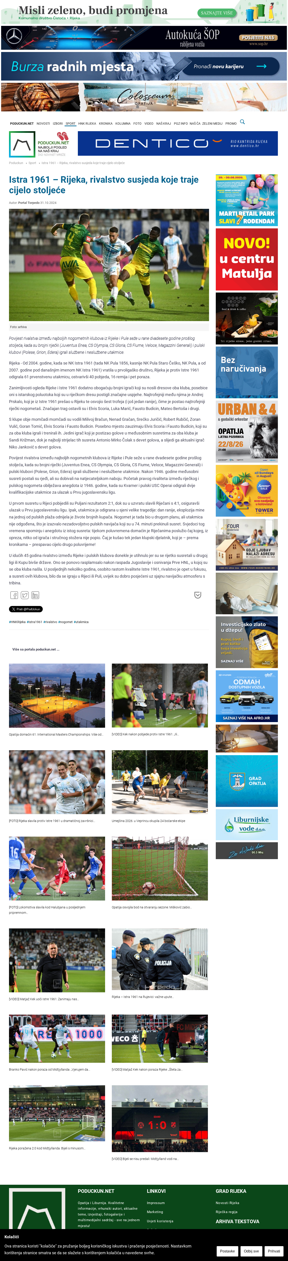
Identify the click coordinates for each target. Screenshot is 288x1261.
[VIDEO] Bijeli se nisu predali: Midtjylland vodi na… (145, 1159)
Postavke (227, 1251)
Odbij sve (251, 1251)
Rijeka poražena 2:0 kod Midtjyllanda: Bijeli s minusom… (47, 1148)
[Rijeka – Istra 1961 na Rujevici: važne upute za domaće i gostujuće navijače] (160, 959)
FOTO (137, 124)
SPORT (70, 124)
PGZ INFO (181, 124)
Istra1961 (35, 622)
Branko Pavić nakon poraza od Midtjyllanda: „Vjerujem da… (49, 1070)
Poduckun (16, 163)
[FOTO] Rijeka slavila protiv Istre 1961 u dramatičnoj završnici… (52, 821)
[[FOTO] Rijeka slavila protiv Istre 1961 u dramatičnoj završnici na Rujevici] (57, 782)
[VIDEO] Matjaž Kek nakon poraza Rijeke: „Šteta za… (147, 1070)
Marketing (155, 1212)
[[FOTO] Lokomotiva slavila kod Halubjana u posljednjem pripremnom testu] (57, 869)
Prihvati (274, 1251)
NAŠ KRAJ (163, 124)
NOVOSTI (43, 124)
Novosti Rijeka (227, 1203)
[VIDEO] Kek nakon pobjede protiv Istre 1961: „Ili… (145, 734)
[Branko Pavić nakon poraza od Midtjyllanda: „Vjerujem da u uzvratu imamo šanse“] (57, 1039)
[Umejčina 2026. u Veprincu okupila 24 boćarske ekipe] (160, 782)
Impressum (156, 1203)
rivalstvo (51, 622)
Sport (32, 163)
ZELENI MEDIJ (212, 124)
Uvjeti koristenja (160, 1221)
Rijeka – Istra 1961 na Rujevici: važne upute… (143, 997)
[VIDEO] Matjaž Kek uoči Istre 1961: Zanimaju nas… (44, 999)
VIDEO (148, 124)
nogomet (66, 622)
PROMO (231, 124)
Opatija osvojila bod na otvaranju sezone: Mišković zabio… (152, 907)
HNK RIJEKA (87, 124)
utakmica (82, 622)
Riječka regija (227, 1212)
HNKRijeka (18, 622)
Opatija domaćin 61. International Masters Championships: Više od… (56, 734)
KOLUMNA (122, 124)
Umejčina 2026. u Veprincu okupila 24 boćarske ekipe (148, 821)
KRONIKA (105, 124)
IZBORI (58, 124)
